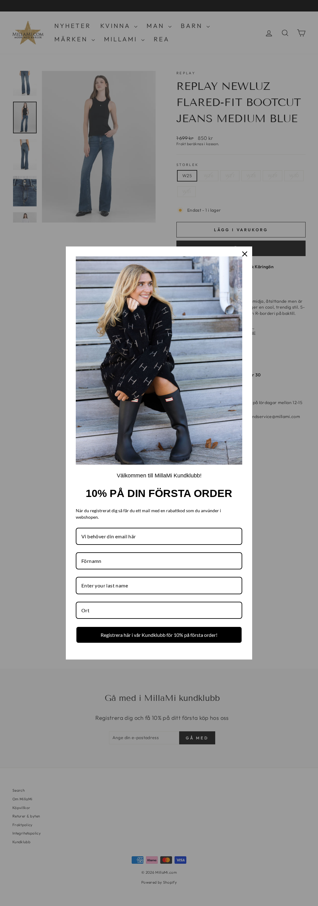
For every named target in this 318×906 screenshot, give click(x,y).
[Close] (244, 253)
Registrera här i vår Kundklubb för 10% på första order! (159, 635)
